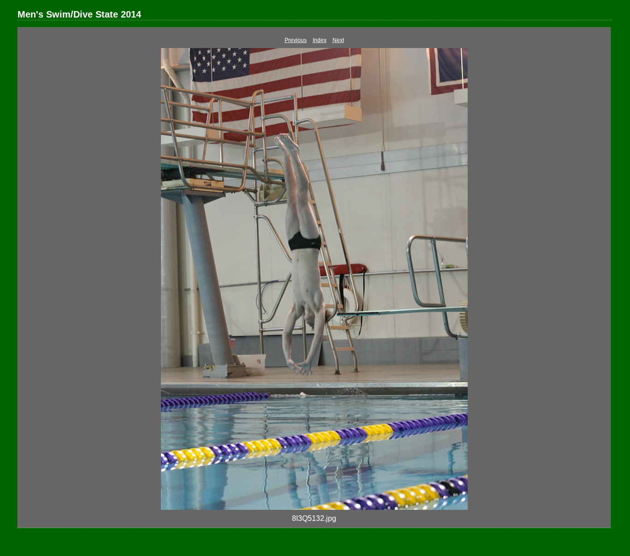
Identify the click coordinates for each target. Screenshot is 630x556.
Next (338, 40)
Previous (296, 40)
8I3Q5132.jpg (314, 518)
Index (320, 40)
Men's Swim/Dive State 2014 (79, 14)
